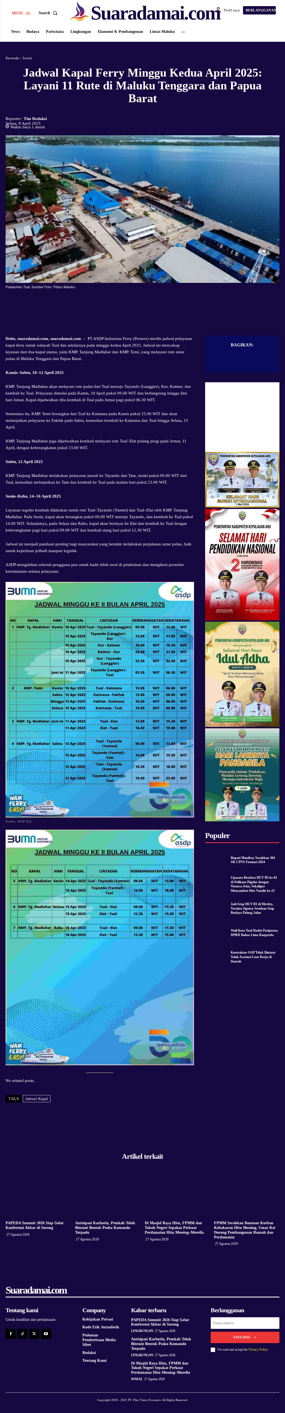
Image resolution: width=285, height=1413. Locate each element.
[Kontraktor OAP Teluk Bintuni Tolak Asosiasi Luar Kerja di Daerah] (216, 957)
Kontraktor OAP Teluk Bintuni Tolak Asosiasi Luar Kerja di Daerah (253, 957)
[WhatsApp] (161, 303)
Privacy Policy (258, 1349)
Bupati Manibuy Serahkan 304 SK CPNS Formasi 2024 (253, 860)
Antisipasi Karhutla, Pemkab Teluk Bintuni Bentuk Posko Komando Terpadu (105, 1228)
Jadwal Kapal (36, 1099)
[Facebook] (123, 303)
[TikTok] (22, 1334)
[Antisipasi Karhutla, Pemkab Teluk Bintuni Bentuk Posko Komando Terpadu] (108, 1194)
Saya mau (242, 1337)
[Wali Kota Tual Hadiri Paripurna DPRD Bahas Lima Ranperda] (216, 933)
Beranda (12, 58)
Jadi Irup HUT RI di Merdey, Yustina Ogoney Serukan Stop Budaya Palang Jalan (252, 908)
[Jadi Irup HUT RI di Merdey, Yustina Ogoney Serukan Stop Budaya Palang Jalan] (216, 908)
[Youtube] (46, 1334)
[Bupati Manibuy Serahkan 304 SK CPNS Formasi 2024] (216, 860)
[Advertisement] (242, 417)
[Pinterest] (148, 303)
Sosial (27, 58)
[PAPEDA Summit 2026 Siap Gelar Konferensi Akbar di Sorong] (38, 1194)
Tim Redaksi (35, 118)
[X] (136, 303)
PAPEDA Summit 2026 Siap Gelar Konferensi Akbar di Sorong (35, 1225)
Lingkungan (142, 1331)
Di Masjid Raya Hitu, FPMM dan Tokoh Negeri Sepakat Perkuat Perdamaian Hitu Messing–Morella (174, 1228)
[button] (49, 13)
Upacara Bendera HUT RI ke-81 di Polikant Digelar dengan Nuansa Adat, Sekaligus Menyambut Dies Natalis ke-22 (254, 884)
